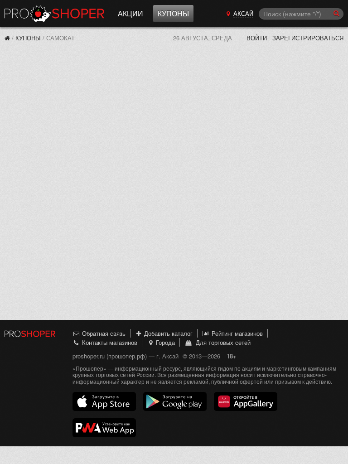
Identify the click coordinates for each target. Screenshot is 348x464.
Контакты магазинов (108, 342)
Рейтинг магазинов (236, 333)
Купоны (173, 13)
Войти (256, 38)
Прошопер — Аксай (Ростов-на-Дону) (54, 13)
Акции (130, 13)
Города (164, 342)
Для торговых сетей (221, 342)
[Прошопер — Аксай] (7, 38)
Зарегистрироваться (307, 38)
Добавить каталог (167, 333)
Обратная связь (103, 333)
